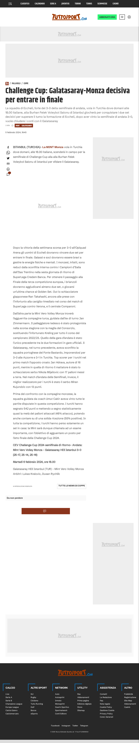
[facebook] (8, 147)
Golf (32, 707)
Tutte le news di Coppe (71, 485)
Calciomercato (12, 713)
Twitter (75, 726)
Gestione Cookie (107, 710)
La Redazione (106, 697)
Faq (101, 700)
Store (79, 707)
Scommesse (102, 4)
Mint (18, 125)
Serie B (9, 700)
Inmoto (58, 700)
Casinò (116, 4)
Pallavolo (16, 83)
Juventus (65, 4)
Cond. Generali (106, 717)
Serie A (53, 4)
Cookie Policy (106, 707)
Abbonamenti (83, 697)
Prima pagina (83, 700)
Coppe (26, 83)
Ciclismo (34, 700)
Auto (57, 694)
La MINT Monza (52, 147)
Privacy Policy (106, 713)
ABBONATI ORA (107, 17)
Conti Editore (61, 713)
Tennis (89, 4)
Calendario (40, 4)
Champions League (14, 704)
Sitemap (81, 710)
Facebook (55, 726)
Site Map (128, 700)
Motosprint (60, 704)
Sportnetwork (61, 710)
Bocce (33, 710)
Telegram (84, 726)
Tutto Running (37, 704)
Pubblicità (128, 694)
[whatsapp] (8, 153)
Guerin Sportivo (62, 707)
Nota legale (105, 704)
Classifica (24, 4)
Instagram (66, 726)
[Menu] (10, 4)
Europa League (12, 707)
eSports (34, 713)
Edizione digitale (84, 704)
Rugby (33, 697)
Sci (32, 694)
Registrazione (130, 697)
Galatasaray (27, 125)
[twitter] (8, 158)
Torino (78, 4)
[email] (8, 163)
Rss (78, 694)
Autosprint (59, 697)
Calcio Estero (11, 710)
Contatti (103, 694)
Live (7, 694)
